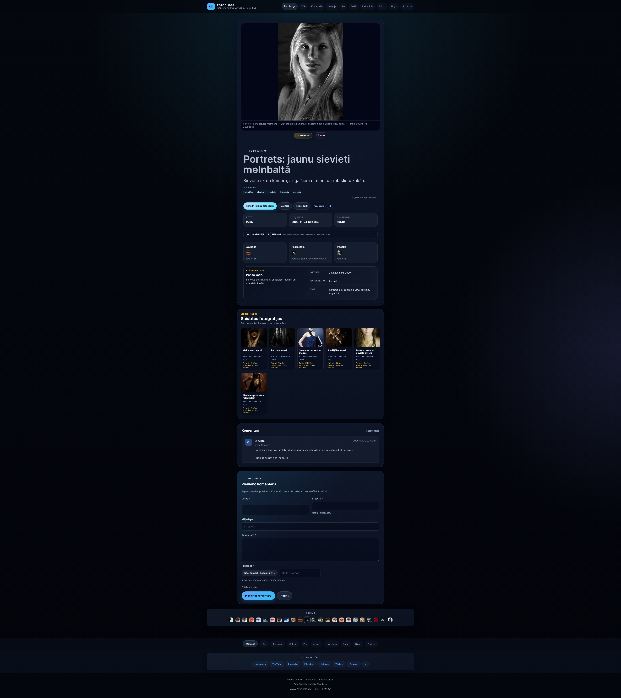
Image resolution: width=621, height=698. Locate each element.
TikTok (339, 664)
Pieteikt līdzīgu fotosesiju (260, 206)
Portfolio (407, 6)
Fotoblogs (289, 6)
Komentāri (316, 6)
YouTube (277, 664)
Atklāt (354, 6)
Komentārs (249, 535)
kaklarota (284, 192)
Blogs (394, 6)
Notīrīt (284, 595)
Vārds (246, 498)
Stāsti (382, 6)
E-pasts (317, 498)
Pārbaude (248, 565)
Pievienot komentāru (258, 595)
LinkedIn (293, 664)
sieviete (260, 192)
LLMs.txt (326, 689)
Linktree (324, 664)
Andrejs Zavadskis (317, 684)
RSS (316, 689)
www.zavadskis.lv (300, 689)
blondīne (249, 192)
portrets (297, 192)
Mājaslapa (247, 519)
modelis (272, 192)
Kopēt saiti (302, 206)
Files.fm (308, 664)
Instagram (260, 664)
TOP (303, 6)
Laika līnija (367, 6)
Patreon (353, 664)
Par (343, 6)
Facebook (319, 206)
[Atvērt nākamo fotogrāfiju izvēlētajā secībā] (310, 71)
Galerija (332, 6)
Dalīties (285, 206)
